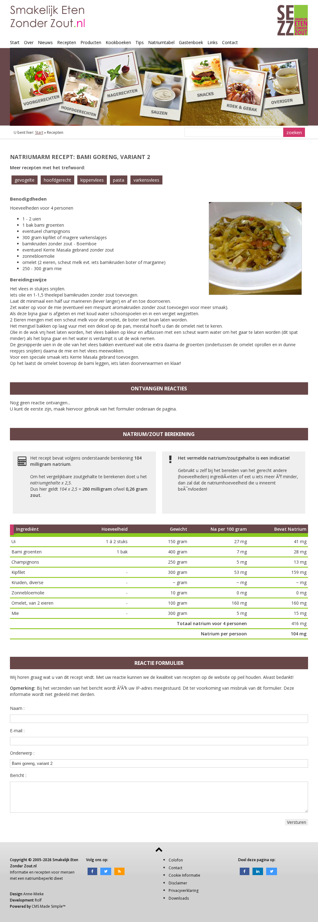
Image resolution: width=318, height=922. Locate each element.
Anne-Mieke (33, 894)
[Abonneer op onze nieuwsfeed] (119, 871)
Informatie (19, 872)
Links (212, 42)
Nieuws (45, 42)
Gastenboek (191, 42)
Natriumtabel (161, 42)
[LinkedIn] (258, 871)
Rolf (38, 900)
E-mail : (17, 731)
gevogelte (24, 180)
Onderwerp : (22, 753)
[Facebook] (92, 871)
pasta (118, 180)
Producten (90, 42)
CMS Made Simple (47, 906)
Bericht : (18, 775)
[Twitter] (106, 871)
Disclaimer (178, 883)
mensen (68, 872)
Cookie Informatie (184, 875)
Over (29, 42)
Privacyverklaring (183, 890)
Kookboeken (118, 42)
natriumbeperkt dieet (44, 878)
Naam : (17, 708)
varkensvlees (146, 180)
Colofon (176, 860)
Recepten (66, 42)
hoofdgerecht (57, 180)
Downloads (179, 898)
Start (15, 42)
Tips (139, 42)
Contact (230, 42)
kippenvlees (92, 180)
